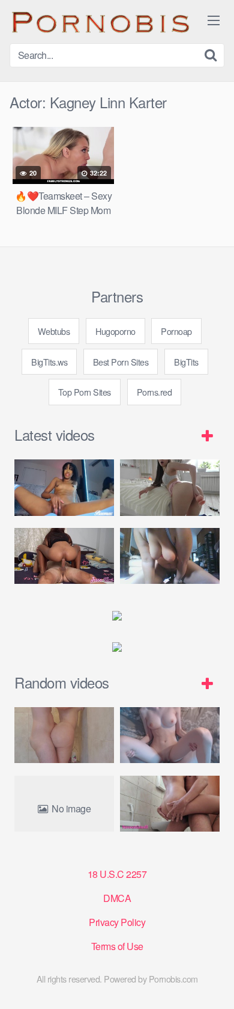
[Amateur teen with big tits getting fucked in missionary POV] (170, 735)
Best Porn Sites (121, 361)
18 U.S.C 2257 (117, 874)
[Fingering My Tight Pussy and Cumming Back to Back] (64, 487)
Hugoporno (115, 331)
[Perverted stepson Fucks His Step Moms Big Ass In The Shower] (64, 735)
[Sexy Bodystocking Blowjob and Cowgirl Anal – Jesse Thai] (64, 556)
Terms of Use (117, 946)
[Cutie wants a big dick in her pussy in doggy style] (170, 487)
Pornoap (176, 331)
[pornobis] (100, 22)
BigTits (186, 361)
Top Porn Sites (84, 391)
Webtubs (54, 331)
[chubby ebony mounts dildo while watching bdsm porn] (170, 556)
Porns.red (154, 391)
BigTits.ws (49, 361)
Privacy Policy (117, 922)
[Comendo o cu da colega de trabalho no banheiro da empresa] (170, 804)
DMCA (117, 898)
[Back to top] (213, 982)
